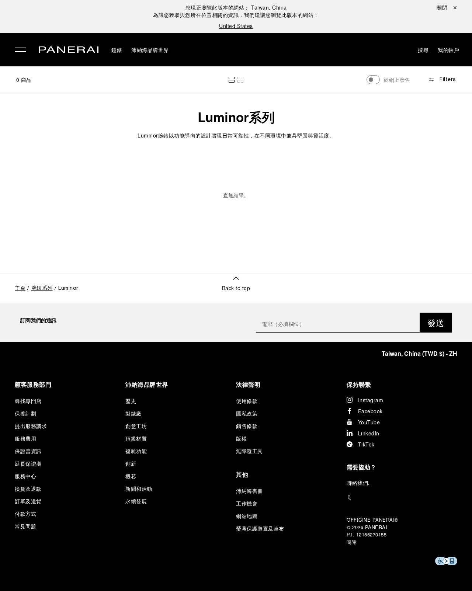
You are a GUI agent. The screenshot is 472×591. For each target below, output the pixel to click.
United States (236, 25)
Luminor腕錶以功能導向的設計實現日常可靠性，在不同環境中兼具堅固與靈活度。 (236, 135)
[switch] (373, 79)
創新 (130, 463)
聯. (358, 482)
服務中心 (25, 476)
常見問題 (25, 526)
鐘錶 (116, 49)
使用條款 (246, 400)
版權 (241, 438)
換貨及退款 (28, 488)
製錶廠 (133, 413)
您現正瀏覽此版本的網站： (236, 7)
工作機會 (246, 503)
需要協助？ (361, 467)
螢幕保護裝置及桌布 (260, 528)
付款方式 (25, 513)
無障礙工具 (249, 451)
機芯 (130, 476)
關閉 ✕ (447, 7)
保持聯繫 (359, 384)
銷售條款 (246, 426)
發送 (435, 322)
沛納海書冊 (249, 490)
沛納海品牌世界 (150, 49)
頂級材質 (136, 438)
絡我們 (360, 482)
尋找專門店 (28, 400)
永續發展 (136, 501)
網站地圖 (246, 515)
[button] (232, 80)
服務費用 (25, 438)
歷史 (130, 400)
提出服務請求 (31, 426)
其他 (242, 474)
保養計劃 (25, 413)
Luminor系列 (236, 117)
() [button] (419, 353)
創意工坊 (136, 426)
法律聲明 (248, 384)
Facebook (370, 411)
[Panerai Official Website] (68, 50)
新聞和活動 (138, 488)
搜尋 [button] (423, 49)
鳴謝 (352, 541)
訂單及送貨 (28, 501)
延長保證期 (28, 463)
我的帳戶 (448, 49)
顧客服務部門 (33, 384)
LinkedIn (368, 433)
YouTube (369, 422)
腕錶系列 (42, 288)
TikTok (366, 444)
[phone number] (402, 497)
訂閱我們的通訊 (38, 320)
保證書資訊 (28, 451)
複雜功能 (136, 451)
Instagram (371, 400)
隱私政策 (246, 413)
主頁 (20, 288)
